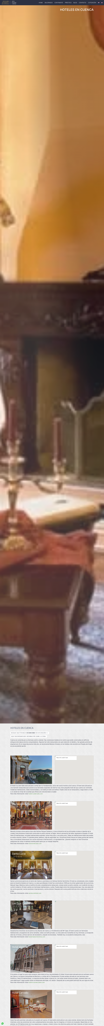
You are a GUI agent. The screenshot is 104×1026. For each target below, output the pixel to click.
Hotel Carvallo (20, 992)
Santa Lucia (19, 853)
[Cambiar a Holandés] (98, 3)
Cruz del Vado (20, 758)
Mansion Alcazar (21, 803)
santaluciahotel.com (34, 893)
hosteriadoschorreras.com (36, 937)
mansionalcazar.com (35, 843)
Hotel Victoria (20, 946)
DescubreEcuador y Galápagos (5, 2)
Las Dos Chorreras (23, 903)
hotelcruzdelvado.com (35, 794)
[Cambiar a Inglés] (102, 3)
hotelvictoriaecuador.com (36, 982)
